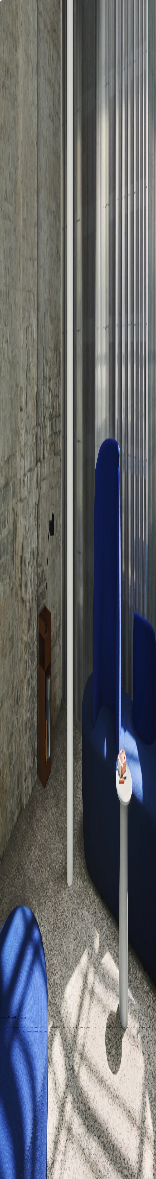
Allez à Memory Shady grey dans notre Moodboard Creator (24, 1032)
